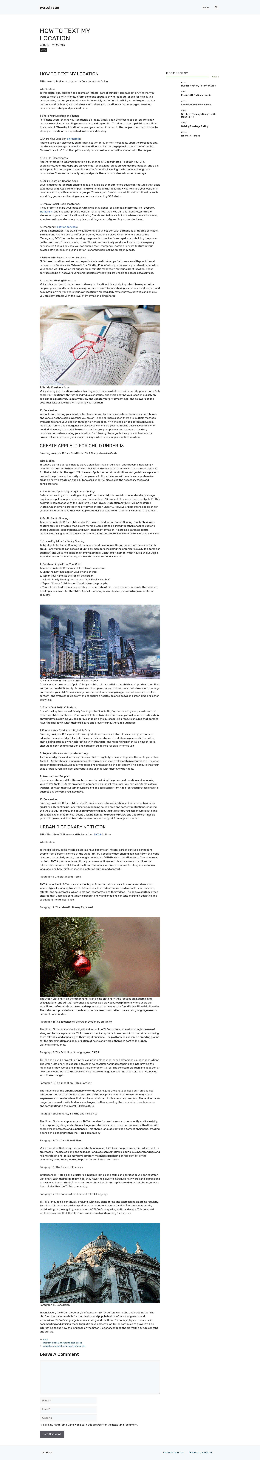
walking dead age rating (195, 126)
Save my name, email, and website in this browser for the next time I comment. (90, 1424)
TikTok (97, 834)
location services (66, 226)
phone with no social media (196, 95)
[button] (216, 7)
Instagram (46, 211)
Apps (43, 50)
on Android (73, 138)
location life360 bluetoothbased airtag (62, 1342)
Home (206, 7)
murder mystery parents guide (198, 85)
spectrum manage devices (196, 104)
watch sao (49, 7)
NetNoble (44, 45)
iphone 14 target (190, 135)
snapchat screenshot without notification (64, 1346)
